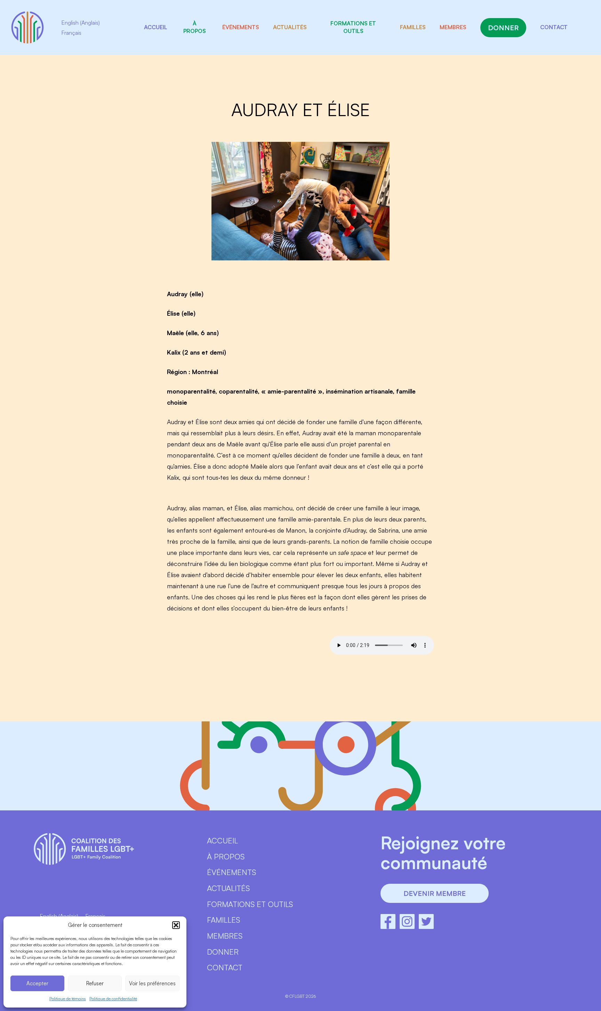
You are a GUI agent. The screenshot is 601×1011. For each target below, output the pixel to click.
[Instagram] (407, 921)
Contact (554, 27)
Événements (240, 27)
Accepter (37, 983)
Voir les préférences (152, 983)
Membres (453, 27)
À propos (194, 27)
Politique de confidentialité (113, 998)
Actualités (290, 27)
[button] (176, 925)
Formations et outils (353, 27)
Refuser (95, 983)
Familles (413, 27)
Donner (503, 27)
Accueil (155, 27)
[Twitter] (426, 921)
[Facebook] (387, 921)
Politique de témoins (67, 998)
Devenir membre (434, 893)
